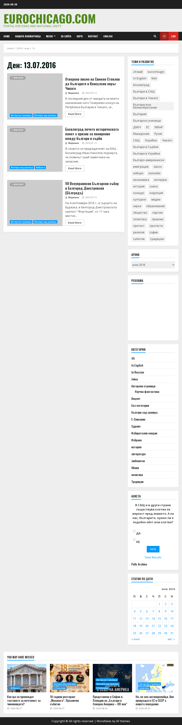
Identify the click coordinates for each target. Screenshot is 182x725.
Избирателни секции (144, 433)
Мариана (73, 92)
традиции (157, 239)
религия (138, 232)
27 (147, 633)
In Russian (137, 372)
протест (138, 226)
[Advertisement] (156, 314)
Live (173, 36)
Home (7, 36)
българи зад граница (45, 115)
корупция (156, 193)
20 (147, 626)
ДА (138, 533)
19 (140, 626)
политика (140, 219)
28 (153, 633)
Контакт (93, 36)
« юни (135, 639)
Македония (141, 134)
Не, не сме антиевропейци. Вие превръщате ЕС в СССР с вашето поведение (155, 678)
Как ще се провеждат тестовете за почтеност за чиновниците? (26, 678)
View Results (153, 557)
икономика (141, 180)
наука (137, 206)
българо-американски (148, 160)
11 (134, 619)
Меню (49, 36)
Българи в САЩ (144, 91)
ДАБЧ (137, 127)
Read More (74, 114)
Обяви (135, 468)
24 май (138, 72)
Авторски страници (21, 115)
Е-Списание (138, 419)
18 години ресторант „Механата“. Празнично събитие (69, 678)
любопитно (138, 461)
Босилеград (141, 85)
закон (158, 167)
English (108, 36)
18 (134, 626)
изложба (154, 173)
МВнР (159, 127)
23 (165, 626)
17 (171, 619)
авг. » (171, 639)
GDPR (80, 36)
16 (165, 619)
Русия (158, 134)
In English (139, 78)
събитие (139, 239)
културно (139, 199)
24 (171, 626)
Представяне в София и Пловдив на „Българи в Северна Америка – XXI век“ (110, 700)
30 (165, 633)
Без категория (140, 405)
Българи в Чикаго (145, 98)
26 (140, 633)
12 (140, 619)
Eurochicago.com (50, 18)
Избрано (40, 167)
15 (159, 619)
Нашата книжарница (28, 36)
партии (157, 213)
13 (147, 619)
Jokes (134, 379)
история (138, 186)
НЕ (138, 542)
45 (133, 358)
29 (159, 633)
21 (153, 626)
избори (138, 173)
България (139, 114)
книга (154, 186)
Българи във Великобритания (145, 106)
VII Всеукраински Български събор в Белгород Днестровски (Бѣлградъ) (35, 203)
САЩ (136, 140)
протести (156, 226)
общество (140, 213)
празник (158, 219)
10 (171, 611)
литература (138, 454)
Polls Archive (139, 564)
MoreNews (104, 721)
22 (159, 626)
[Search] (155, 36)
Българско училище (147, 121)
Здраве (135, 426)
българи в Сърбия (145, 147)
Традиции (137, 482)
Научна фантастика (147, 391)
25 (134, 633)
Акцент (135, 398)
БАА (154, 78)
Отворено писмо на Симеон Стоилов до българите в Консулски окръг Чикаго (35, 96)
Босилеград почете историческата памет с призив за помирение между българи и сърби (35, 149)
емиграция (140, 167)
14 (153, 619)
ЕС (147, 127)
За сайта (66, 36)
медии (155, 199)
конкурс (138, 193)
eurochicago (156, 72)
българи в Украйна (146, 153)
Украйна (151, 140)
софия (153, 232)
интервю (160, 180)
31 (171, 633)
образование (155, 206)
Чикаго (167, 140)
